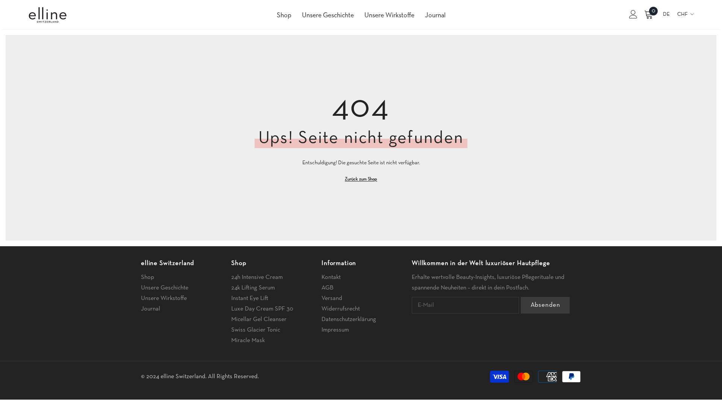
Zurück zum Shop (361, 179)
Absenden (545, 305)
